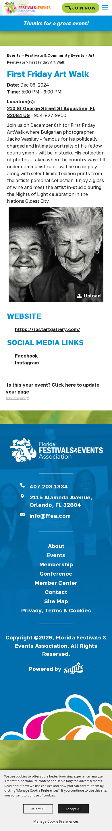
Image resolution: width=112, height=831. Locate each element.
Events (14, 55)
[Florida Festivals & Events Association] (27, 8)
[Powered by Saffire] (73, 669)
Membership (56, 564)
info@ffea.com (50, 515)
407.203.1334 (49, 486)
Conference (56, 573)
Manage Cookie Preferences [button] (56, 821)
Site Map (56, 601)
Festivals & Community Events (54, 55)
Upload (92, 296)
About (56, 545)
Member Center (56, 582)
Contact (56, 592)
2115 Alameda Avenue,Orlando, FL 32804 (61, 501)
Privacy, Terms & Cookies (56, 610)
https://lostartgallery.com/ (47, 329)
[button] (105, 8)
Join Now (84, 7)
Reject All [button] (38, 809)
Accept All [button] (73, 809)
